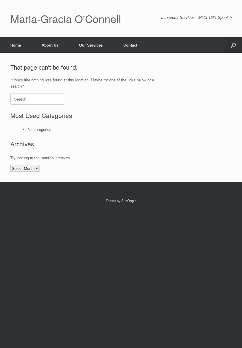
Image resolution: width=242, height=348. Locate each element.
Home (15, 45)
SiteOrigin (128, 200)
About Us (50, 45)
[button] (233, 45)
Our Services (91, 45)
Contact (130, 45)
